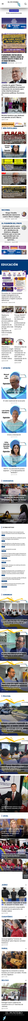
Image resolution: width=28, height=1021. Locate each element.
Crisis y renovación (14, 435)
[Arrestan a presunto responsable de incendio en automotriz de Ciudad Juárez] (14, 896)
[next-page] (5, 590)
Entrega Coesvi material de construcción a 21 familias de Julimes (12, 1004)
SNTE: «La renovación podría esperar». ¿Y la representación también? (14, 470)
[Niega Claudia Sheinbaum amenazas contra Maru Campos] (23, 214)
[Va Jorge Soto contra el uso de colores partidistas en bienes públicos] (14, 645)
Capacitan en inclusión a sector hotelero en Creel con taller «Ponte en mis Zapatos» (14, 973)
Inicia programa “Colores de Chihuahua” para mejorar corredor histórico (14, 941)
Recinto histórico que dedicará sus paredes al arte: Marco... (13, 116)
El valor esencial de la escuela (14, 401)
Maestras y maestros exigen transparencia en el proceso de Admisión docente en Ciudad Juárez (7, 352)
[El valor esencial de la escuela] (14, 385)
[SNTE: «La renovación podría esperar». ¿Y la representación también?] (14, 453)
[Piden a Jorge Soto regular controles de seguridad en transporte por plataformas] (14, 677)
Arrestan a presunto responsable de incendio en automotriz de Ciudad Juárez (13, 909)
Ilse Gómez (7, 219)
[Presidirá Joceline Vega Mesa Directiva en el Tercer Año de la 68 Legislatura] (14, 613)
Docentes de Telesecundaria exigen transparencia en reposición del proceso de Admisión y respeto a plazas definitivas (12, 296)
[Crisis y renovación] (14, 419)
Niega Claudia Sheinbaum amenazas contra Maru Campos (11, 215)
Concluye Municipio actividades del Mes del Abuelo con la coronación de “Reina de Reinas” (14, 578)
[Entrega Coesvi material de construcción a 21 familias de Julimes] (14, 992)
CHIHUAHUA (4, 112)
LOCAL (3, 535)
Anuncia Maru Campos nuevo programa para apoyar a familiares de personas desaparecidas (13, 532)
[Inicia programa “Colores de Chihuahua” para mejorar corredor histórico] (14, 928)
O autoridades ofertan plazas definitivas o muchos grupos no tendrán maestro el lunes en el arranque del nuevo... (12, 58)
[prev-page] (3, 590)
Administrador (11, 62)
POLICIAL (4, 726)
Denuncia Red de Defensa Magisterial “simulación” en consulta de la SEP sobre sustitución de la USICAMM (20, 353)
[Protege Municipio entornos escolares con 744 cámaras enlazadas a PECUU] (14, 794)
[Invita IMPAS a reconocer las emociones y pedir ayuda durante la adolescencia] (14, 514)
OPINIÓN (14, 398)
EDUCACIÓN (4, 62)
